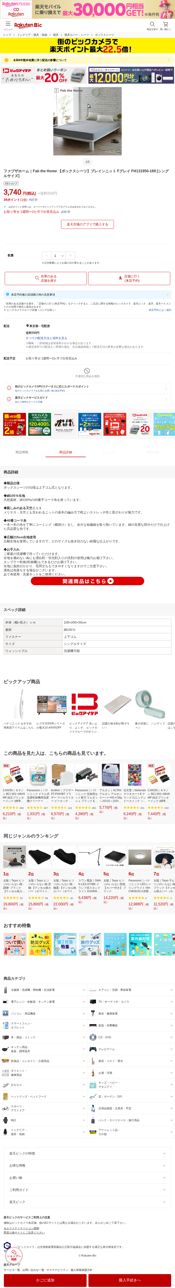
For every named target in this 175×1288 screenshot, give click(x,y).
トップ (7, 34)
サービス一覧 (12, 1270)
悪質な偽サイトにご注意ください (24, 1232)
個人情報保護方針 (82, 1270)
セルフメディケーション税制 (21, 1228)
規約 (168, 310)
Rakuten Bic (28, 26)
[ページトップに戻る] (168, 1273)
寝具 (56, 34)
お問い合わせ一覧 (33, 1270)
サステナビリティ (57, 1270)
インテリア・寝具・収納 (32, 34)
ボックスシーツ (104, 34)
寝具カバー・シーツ (76, 34)
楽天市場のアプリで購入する (87, 224)
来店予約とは (156, 310)
